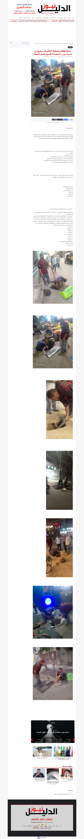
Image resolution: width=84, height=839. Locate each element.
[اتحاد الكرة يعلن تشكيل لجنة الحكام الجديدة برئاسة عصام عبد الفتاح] (39, 773)
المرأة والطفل (46, 18)
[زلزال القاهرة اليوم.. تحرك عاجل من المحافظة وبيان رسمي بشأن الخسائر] (53, 774)
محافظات (66, 43)
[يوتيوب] (42, 824)
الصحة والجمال (53, 18)
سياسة (57, 826)
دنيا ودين (33, 18)
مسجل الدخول (63, 794)
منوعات (20, 18)
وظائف (46, 827)
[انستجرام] (39, 824)
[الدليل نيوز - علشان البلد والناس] (42, 8)
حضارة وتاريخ (39, 18)
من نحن (50, 827)
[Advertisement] (42, 31)
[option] (53, 731)
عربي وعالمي (60, 18)
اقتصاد (69, 18)
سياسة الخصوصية (36, 827)
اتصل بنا (42, 827)
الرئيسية (70, 43)
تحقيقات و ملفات (26, 18)
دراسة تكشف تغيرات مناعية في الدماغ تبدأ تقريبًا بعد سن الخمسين (48, 21)
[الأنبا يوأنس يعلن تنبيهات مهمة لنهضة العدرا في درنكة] (67, 772)
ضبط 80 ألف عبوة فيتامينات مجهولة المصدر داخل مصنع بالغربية (52, 732)
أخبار (73, 18)
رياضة (65, 18)
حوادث (52, 726)
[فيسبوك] (45, 824)
